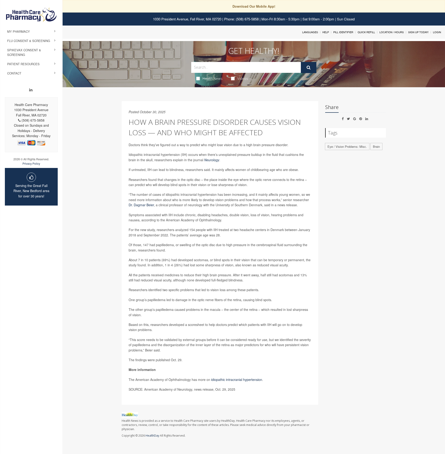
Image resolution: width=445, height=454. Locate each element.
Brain (376, 146)
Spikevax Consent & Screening (24, 52)
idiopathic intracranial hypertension (236, 379)
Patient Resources (23, 64)
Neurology (211, 160)
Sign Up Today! (418, 32)
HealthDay (152, 436)
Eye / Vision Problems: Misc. (347, 146)
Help (325, 32)
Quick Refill (366, 32)
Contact (14, 73)
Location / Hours (391, 32)
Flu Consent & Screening (28, 41)
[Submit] (308, 67)
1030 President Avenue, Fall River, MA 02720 (187, 18)
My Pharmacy (18, 31)
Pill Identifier (343, 32)
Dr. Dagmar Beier (141, 205)
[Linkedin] (30, 89)
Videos (242, 78)
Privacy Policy (31, 163)
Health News (212, 78)
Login (437, 32)
